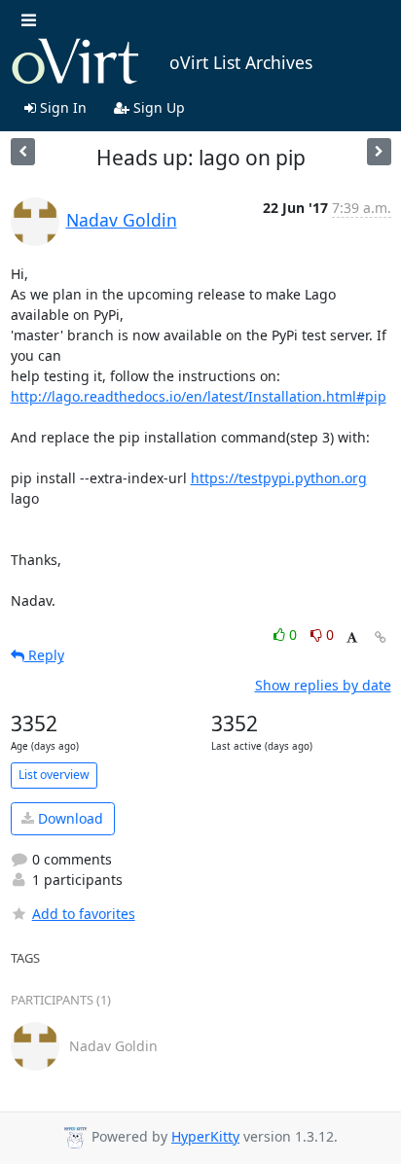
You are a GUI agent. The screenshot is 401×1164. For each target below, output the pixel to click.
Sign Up (157, 107)
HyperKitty (205, 1136)
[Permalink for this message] (380, 637)
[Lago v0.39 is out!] (379, 151)
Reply (44, 655)
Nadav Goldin (121, 219)
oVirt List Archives (240, 62)
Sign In (61, 107)
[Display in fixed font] (352, 637)
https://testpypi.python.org (279, 478)
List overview (54, 774)
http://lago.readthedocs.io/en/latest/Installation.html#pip (198, 396)
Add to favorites (83, 913)
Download (68, 818)
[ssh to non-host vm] (23, 151)
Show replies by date (323, 685)
